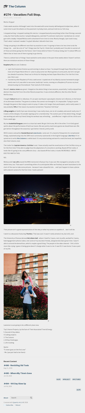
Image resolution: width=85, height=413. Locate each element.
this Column (21, 138)
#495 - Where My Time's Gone (18, 373)
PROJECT (67, 379)
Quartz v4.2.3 (18, 402)
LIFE (59, 379)
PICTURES (77, 379)
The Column (17, 6)
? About (17, 405)
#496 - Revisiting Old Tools (16, 365)
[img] (31, 398)
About (6, 398)
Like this (71, 136)
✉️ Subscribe (8, 405)
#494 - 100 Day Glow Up (15, 383)
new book (37, 133)
